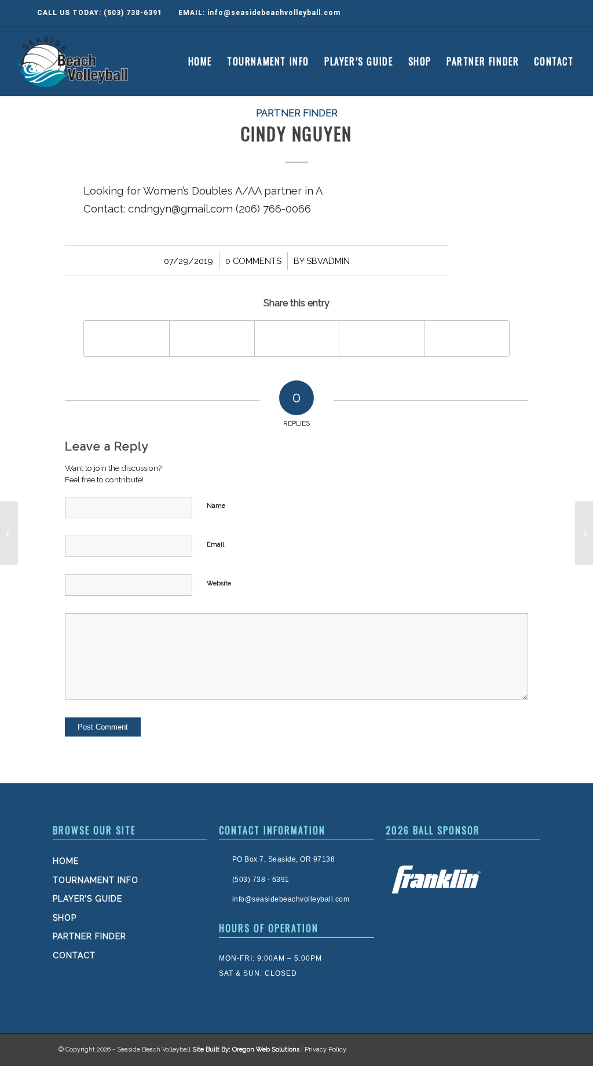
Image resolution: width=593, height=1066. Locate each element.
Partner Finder (297, 113)
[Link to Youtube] (560, 13)
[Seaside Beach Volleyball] (74, 61)
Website (219, 583)
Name (216, 506)
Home (66, 861)
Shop (64, 917)
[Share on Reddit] (466, 338)
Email (215, 544)
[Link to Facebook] (514, 13)
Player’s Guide (87, 898)
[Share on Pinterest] (381, 338)
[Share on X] (212, 338)
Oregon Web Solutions (265, 1049)
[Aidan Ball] (9, 533)
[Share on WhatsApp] (297, 338)
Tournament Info (95, 880)
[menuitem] (200, 61)
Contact (74, 955)
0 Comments (253, 261)
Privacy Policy (325, 1049)
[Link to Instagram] (537, 13)
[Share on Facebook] (126, 338)
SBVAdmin (328, 261)
